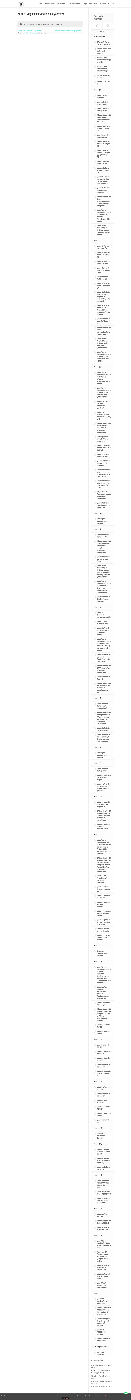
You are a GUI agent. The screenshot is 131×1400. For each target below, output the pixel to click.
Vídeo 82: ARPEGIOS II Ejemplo (101, 1332)
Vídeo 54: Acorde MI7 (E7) (103, 1025)
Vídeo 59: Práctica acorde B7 (104, 1065)
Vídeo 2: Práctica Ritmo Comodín (103, 103)
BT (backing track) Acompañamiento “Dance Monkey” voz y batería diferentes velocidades (104, 718)
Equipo (85, 4)
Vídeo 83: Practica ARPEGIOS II (104, 1339)
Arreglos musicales (100, 1353)
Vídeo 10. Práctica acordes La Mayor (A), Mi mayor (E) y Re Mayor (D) (103, 180)
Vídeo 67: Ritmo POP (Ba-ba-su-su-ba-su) (104, 1151)
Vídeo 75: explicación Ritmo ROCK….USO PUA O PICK (104, 1244)
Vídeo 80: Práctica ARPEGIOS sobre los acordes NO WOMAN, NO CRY (104, 1311)
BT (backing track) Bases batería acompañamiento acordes (104, 118)
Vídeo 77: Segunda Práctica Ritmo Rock (103, 1276)
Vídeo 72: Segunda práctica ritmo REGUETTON (103, 1200)
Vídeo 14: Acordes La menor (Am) (103, 262)
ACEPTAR (65, 1398)
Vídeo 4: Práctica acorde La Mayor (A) (103, 128)
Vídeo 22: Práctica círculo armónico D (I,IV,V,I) (104, 447)
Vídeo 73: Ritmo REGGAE (102, 1215)
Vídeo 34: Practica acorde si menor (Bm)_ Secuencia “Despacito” (104, 658)
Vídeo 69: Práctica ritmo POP (104, 1168)
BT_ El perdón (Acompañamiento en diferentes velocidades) (104, 495)
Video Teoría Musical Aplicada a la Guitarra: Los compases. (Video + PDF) (104, 230)
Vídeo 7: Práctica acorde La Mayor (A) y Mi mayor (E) (103, 153)
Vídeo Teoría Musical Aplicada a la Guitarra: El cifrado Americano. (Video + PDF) (104, 216)
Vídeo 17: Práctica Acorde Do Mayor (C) (103, 285)
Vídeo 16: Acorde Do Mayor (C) (103, 277)
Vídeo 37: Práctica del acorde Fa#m (103, 729)
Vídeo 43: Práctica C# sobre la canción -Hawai (104, 826)
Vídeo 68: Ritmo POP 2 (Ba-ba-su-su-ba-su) (103, 1160)
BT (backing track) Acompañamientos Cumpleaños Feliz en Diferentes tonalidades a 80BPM (104, 1015)
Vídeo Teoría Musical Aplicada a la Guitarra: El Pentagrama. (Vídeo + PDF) (104, 343)
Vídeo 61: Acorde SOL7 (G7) (103, 1088)
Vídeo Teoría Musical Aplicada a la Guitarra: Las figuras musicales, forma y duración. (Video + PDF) (104, 571)
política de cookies (108, 1396)
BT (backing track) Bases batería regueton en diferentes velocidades (104, 428)
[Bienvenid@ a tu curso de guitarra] (96, 26)
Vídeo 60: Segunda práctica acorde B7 (104, 1073)
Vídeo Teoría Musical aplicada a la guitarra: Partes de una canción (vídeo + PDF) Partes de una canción (104, 847)
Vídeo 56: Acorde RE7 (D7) (103, 1046)
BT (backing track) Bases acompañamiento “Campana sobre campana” (104, 201)
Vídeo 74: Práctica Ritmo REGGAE (103, 1228)
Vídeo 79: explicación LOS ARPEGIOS (103, 1301)
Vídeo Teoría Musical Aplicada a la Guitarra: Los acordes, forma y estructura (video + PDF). (104, 645)
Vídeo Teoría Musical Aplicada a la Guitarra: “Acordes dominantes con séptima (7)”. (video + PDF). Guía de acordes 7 (104, 975)
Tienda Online (93, 4)
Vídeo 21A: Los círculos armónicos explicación (102, 404)
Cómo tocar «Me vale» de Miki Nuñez (100, 1366)
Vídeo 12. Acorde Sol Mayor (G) (103, 247)
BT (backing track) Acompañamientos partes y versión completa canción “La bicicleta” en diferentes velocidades (104, 865)
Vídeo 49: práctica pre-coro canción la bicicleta (104, 922)
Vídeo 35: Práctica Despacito (104, 677)
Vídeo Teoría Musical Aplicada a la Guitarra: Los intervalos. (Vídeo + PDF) (104, 356)
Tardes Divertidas (74, 4)
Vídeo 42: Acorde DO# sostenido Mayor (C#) (103, 804)
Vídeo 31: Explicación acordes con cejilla (104, 614)
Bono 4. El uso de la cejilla (103, 76)
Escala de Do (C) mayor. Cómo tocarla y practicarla (100, 1371)
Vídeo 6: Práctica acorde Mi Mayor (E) (103, 143)
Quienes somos (49, 4)
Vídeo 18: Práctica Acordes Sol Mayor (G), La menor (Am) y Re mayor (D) (103, 296)
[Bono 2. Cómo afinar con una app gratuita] (108, 26)
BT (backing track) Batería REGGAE (104, 1221)
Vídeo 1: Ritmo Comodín (102, 96)
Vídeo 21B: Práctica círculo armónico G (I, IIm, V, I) (104, 415)
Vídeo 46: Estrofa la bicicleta (103, 896)
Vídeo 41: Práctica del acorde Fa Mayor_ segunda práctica (103, 787)
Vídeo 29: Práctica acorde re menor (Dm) (103, 559)
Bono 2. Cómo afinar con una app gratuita (68, 30)
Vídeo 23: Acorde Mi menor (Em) (103, 455)
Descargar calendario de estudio (102, 521)
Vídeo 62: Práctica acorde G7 (104, 1094)
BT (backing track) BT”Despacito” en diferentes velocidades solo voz (104, 688)
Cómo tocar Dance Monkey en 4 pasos (101, 1377)
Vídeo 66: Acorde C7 (103, 1121)
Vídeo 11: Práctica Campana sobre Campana (103, 190)
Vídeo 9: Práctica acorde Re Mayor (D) (103, 170)
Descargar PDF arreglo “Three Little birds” (102, 438)
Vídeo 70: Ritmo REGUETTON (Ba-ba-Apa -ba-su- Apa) (103, 1184)
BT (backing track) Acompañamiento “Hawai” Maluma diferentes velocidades (104, 815)
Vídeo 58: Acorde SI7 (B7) (103, 1059)
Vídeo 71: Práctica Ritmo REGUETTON (104, 1192)
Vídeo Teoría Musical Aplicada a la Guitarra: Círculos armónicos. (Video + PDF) (104, 378)
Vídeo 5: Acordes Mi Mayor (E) (103, 136)
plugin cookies (126, 1398)
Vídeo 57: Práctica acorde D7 (104, 1052)
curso (42, 24)
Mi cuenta (103, 4)
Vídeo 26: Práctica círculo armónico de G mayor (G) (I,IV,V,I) (103, 484)
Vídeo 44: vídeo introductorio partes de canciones (102, 879)
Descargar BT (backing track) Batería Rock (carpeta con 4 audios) (103, 1256)
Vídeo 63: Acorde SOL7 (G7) (103, 1101)
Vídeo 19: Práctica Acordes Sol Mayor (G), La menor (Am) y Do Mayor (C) (103, 310)
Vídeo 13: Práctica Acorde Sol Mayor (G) (103, 254)
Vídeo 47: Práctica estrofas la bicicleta (104, 904)
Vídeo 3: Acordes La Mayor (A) (103, 109)
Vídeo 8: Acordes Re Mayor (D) (103, 162)
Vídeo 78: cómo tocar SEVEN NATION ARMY (102, 1285)
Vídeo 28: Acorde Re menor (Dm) (103, 535)
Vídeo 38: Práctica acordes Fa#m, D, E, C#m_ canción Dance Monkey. (104, 738)
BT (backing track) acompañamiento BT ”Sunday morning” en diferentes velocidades (104, 547)
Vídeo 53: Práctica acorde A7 (103, 1003)
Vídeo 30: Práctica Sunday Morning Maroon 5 (104, 599)
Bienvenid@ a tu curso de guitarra (30, 30)
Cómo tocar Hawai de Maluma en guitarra (101, 1382)
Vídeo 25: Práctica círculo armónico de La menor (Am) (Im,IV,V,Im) (104, 473)
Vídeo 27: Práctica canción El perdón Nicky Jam (103, 505)
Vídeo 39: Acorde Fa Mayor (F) (103, 769)
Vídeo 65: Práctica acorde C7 (104, 1114)
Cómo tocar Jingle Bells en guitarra (102, 1386)
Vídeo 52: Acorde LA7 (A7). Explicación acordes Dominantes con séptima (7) (103, 993)
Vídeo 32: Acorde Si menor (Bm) (103, 622)
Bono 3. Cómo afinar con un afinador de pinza (103, 68)
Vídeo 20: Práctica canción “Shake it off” (104, 321)
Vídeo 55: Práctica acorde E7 (104, 1032)
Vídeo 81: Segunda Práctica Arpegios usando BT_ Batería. (103, 1322)
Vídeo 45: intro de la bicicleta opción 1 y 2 (103, 889)
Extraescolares (60, 4)
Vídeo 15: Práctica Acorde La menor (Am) (103, 270)
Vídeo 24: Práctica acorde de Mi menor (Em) (104, 463)
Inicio (40, 4)
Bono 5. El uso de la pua (103, 82)
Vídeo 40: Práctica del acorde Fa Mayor (104, 777)
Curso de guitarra (31, 33)
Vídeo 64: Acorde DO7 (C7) (103, 1108)
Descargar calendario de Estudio (102, 755)
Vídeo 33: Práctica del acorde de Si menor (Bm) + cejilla (103, 631)
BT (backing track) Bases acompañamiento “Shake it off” (104, 331)
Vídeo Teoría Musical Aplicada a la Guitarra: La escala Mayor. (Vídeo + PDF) (104, 392)
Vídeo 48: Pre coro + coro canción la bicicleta (104, 913)
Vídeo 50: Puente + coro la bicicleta (104, 929)
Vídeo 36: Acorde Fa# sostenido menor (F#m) (103, 705)
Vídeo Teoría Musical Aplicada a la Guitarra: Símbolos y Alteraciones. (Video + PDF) (104, 587)
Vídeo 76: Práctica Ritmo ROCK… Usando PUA (103, 1267)
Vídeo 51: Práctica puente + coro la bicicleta (103, 937)
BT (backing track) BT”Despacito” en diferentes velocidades (104, 669)
